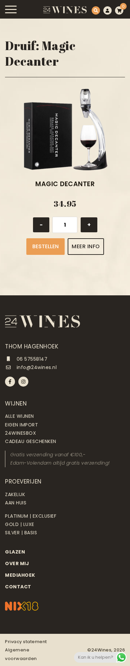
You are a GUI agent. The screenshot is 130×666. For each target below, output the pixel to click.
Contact (18, 586)
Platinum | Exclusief (30, 516)
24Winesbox (20, 433)
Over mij (17, 563)
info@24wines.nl (36, 367)
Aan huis (15, 502)
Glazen (15, 552)
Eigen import (21, 424)
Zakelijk (15, 494)
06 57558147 (31, 359)
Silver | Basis (21, 532)
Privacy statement (26, 641)
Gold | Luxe (19, 524)
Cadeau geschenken (30, 441)
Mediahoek (20, 575)
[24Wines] (65, 9)
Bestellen (45, 246)
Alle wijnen (19, 416)
